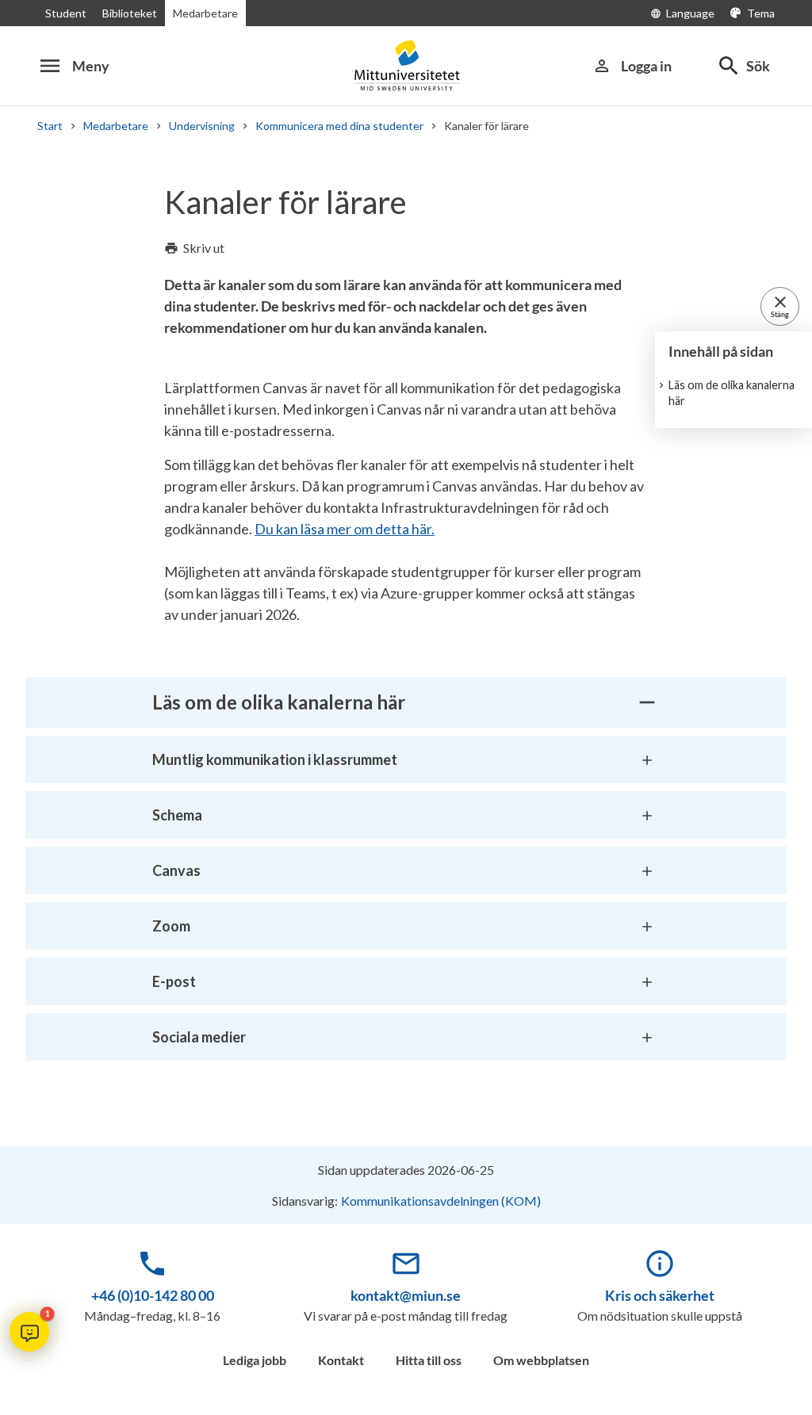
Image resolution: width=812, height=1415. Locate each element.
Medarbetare (205, 13)
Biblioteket (129, 13)
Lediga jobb (254, 1359)
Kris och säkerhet (659, 1295)
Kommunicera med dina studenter (339, 125)
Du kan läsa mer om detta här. (345, 528)
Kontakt (341, 1359)
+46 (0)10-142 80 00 (152, 1295)
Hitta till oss (429, 1359)
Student (65, 13)
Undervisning (202, 125)
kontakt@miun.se (405, 1295)
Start (50, 125)
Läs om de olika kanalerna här (731, 392)
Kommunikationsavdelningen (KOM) (441, 1200)
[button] (29, 1332)
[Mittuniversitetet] (406, 65)
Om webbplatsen (541, 1359)
